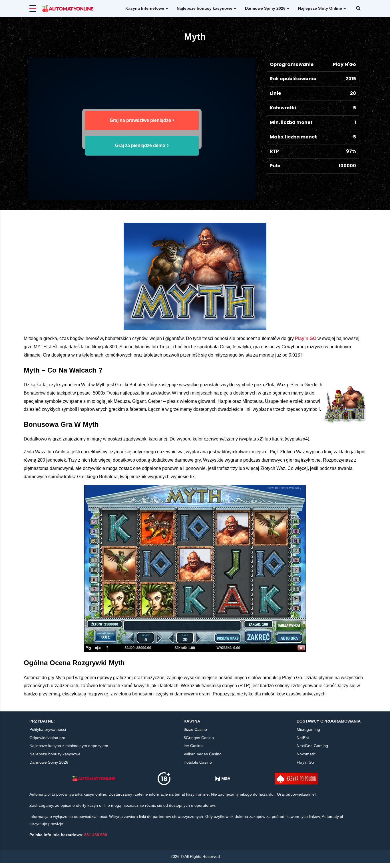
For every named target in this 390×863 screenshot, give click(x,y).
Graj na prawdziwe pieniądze (140, 120)
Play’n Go (305, 762)
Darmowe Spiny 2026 (265, 8)
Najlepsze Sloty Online (320, 8)
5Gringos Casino (199, 737)
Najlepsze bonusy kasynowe (204, 8)
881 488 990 (95, 834)
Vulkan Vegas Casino (203, 754)
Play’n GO (305, 338)
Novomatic (306, 754)
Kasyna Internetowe (144, 8)
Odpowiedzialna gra (47, 737)
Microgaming (308, 729)
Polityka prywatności (47, 729)
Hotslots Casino (198, 762)
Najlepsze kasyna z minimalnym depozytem (68, 745)
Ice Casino (193, 745)
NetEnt (303, 737)
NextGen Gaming (312, 745)
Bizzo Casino (195, 729)
